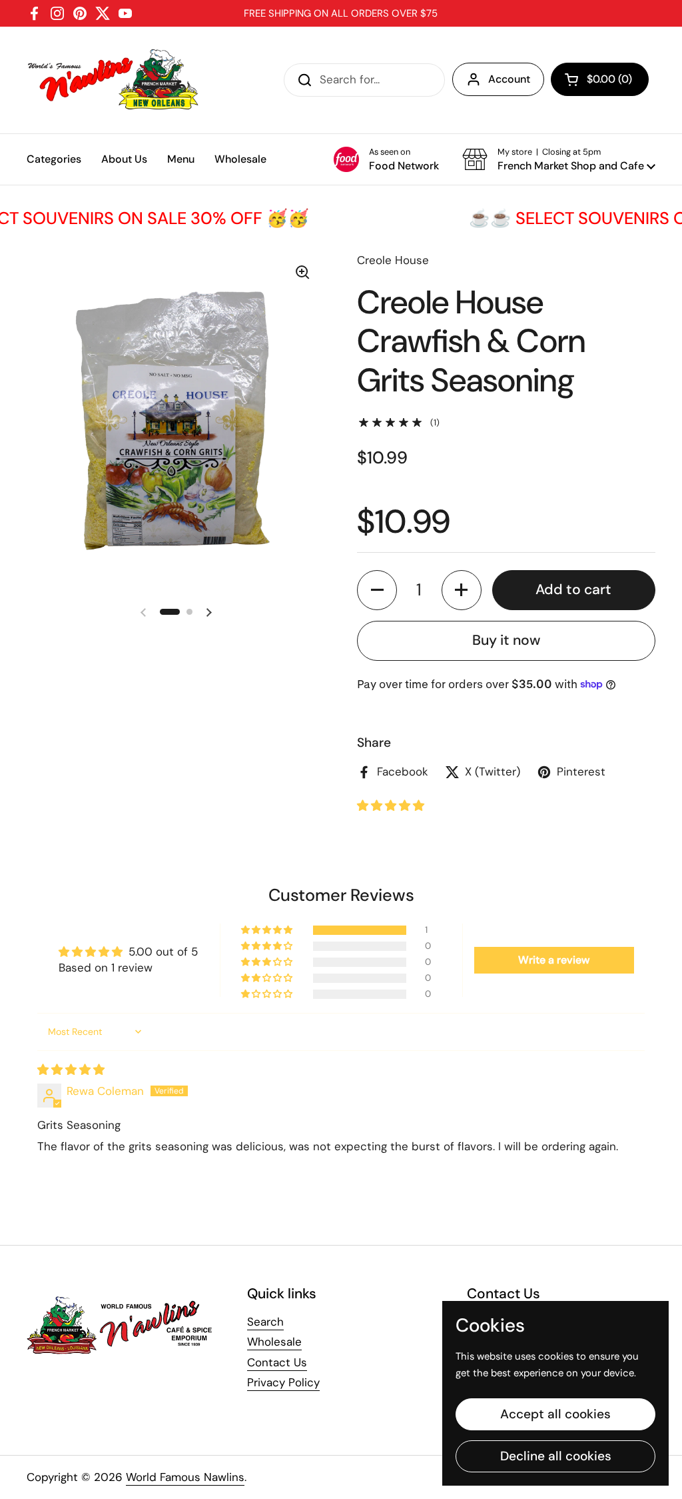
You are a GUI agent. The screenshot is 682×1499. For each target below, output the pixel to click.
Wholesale (274, 1341)
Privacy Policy (283, 1382)
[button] (600, 79)
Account (509, 79)
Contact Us (277, 1362)
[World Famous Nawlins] (115, 80)
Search (265, 1321)
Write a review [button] (553, 960)
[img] (71, 1069)
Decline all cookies (555, 1456)
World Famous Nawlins (185, 1477)
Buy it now (506, 640)
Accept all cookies (555, 1414)
